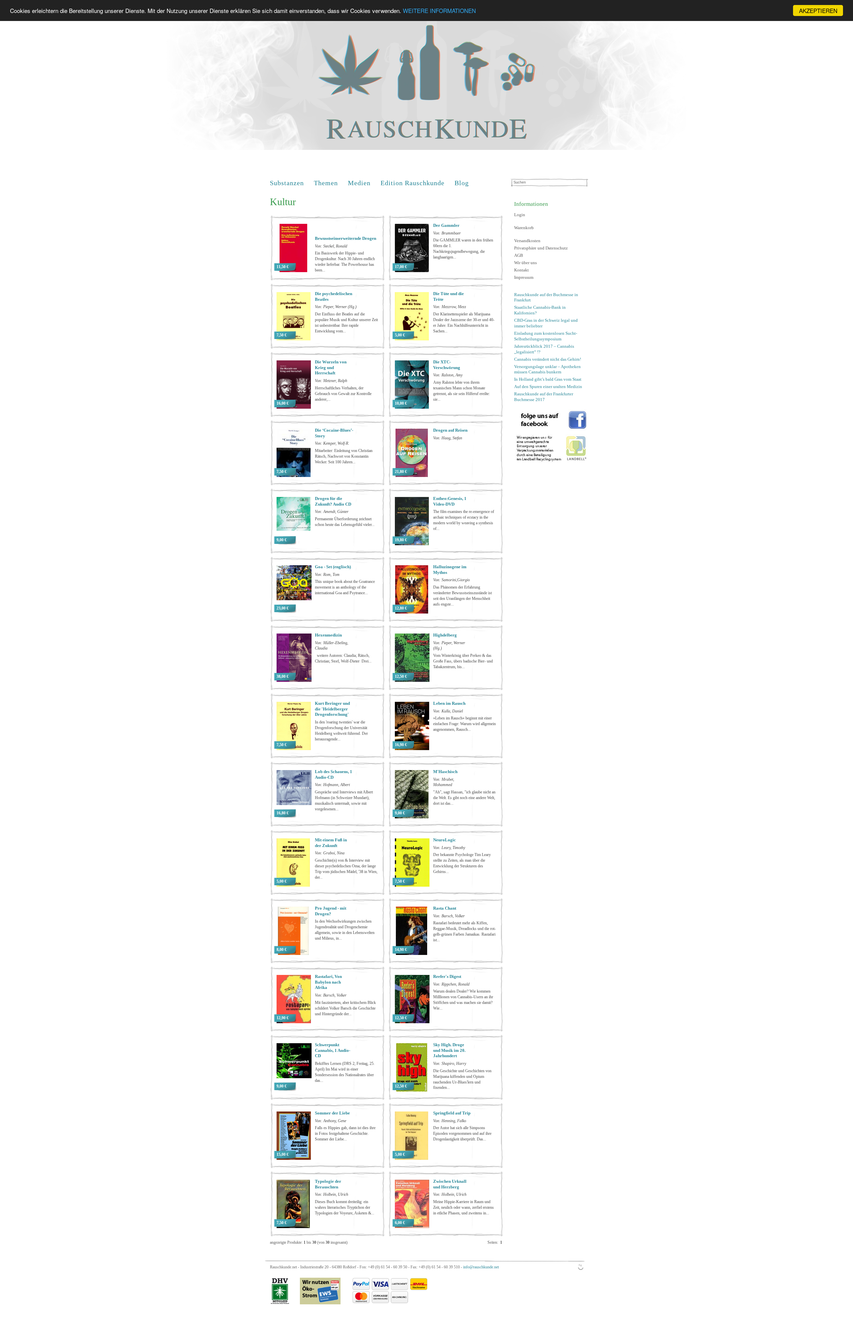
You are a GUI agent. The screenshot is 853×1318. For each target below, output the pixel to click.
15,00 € (283, 1154)
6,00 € (400, 1222)
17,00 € (401, 266)
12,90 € (283, 1018)
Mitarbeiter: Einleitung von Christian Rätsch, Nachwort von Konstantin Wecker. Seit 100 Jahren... (344, 456)
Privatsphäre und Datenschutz (541, 247)
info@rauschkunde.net (481, 1267)
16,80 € (283, 813)
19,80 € (401, 540)
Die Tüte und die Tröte (448, 296)
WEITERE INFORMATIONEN (439, 11)
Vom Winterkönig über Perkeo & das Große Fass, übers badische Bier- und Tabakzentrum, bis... (463, 661)
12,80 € (401, 608)
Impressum (523, 277)
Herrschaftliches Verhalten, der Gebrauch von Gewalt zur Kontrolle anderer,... (343, 394)
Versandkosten (527, 240)
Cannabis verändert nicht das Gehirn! (547, 359)
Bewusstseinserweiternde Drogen (345, 238)
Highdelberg (445, 635)
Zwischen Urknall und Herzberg (449, 1184)
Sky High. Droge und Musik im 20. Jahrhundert (449, 1050)
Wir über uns (525, 262)
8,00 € (282, 949)
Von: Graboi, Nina (330, 853)
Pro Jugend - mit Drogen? (330, 911)
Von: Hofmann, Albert (332, 784)
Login (519, 214)
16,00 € (283, 403)
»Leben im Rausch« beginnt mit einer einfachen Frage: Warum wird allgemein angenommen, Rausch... (464, 724)
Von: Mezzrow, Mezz (449, 306)
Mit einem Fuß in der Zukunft (331, 842)
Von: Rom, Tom (327, 574)
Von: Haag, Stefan (447, 438)
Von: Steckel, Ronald (331, 246)
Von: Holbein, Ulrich (331, 1194)
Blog (461, 183)
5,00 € (400, 335)
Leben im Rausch (449, 703)
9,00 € (282, 540)
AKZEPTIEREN (818, 10)
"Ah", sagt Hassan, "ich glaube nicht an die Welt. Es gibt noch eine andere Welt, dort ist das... (464, 798)
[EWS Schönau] (315, 1303)
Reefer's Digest (447, 976)
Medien (359, 183)
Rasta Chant (444, 908)
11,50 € (283, 266)
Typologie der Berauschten (328, 1184)
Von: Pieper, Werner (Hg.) (336, 306)
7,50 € (282, 335)
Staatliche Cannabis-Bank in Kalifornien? (540, 310)
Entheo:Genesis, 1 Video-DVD (449, 501)
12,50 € (401, 676)
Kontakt (521, 269)
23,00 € (283, 608)
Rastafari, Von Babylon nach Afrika (328, 982)
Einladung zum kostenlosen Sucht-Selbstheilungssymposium (545, 336)
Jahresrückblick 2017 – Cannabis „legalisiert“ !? (544, 349)
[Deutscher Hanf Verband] (280, 1303)
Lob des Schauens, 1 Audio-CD (333, 774)
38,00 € (283, 676)
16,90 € (401, 744)
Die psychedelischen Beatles (333, 296)
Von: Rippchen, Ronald (451, 984)
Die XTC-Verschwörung (446, 364)
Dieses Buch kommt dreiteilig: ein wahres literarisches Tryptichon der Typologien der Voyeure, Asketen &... (344, 1207)
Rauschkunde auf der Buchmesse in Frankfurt (546, 297)
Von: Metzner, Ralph (331, 380)
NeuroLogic (444, 839)
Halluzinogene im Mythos (449, 569)
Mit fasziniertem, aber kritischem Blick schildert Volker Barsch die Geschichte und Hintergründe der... (345, 1008)
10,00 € (401, 403)
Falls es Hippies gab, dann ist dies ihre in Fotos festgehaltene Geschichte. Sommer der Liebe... (345, 1133)
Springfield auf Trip (451, 1112)
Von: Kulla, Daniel (448, 711)
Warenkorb (524, 227)
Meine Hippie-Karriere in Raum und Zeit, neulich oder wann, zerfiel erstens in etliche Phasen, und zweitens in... (463, 1207)
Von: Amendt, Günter (332, 511)
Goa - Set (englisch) (333, 566)
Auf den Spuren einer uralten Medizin (548, 386)
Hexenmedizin (328, 635)
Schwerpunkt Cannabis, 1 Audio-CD (332, 1050)
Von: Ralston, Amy (447, 375)
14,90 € (401, 949)
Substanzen (287, 183)
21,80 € (401, 471)
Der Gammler (446, 225)
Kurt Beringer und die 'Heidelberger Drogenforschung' (332, 709)
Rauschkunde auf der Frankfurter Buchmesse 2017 (543, 396)
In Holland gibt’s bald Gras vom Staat (547, 379)
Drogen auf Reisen (450, 430)
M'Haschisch (445, 771)
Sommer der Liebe (332, 1112)
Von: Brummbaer (447, 233)
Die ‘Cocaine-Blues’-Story (334, 433)
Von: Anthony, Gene (330, 1120)
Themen (326, 183)
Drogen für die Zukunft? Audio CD (333, 501)
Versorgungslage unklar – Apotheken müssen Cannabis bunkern (547, 369)
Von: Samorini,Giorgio (451, 580)
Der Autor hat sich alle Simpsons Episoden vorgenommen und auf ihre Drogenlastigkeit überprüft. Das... (462, 1133)
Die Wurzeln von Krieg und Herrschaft (331, 367)
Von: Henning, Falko (449, 1120)
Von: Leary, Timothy (449, 847)
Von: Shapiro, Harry (449, 1063)
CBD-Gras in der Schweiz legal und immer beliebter (546, 323)
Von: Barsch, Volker (449, 916)
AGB (518, 255)
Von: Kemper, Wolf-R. (332, 443)
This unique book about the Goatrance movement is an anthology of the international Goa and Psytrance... (345, 587)
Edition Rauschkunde (412, 183)
